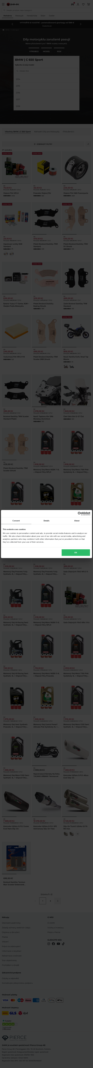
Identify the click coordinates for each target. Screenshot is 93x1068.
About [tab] (77, 521)
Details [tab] (47, 521)
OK (75, 552)
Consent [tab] (16, 521)
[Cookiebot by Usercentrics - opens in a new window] (79, 514)
